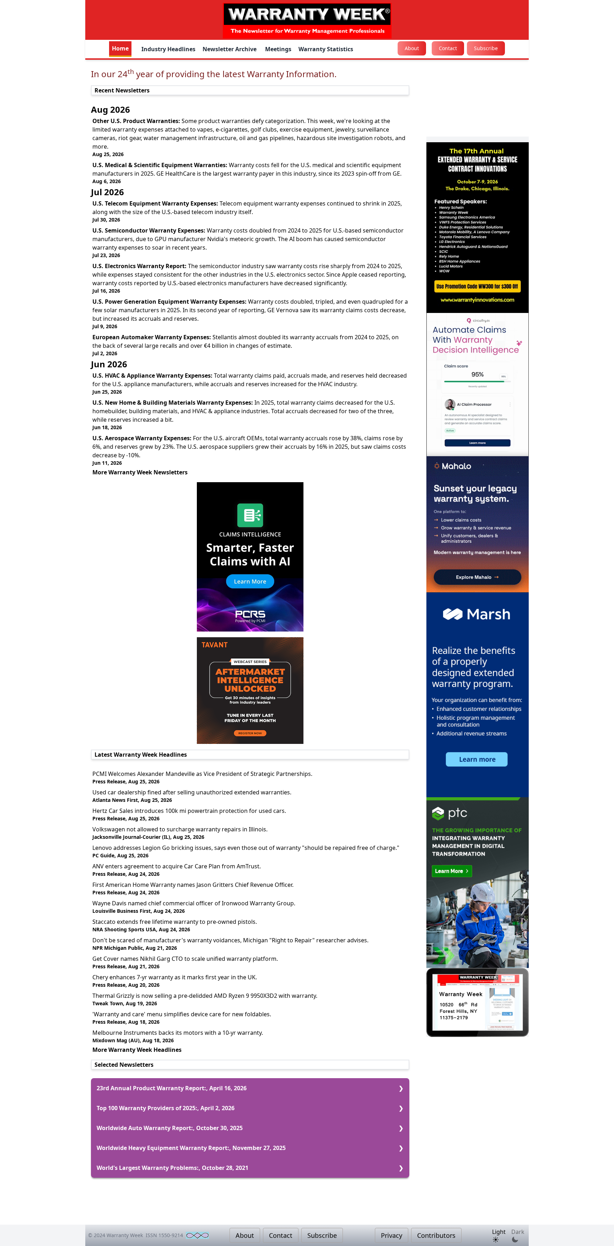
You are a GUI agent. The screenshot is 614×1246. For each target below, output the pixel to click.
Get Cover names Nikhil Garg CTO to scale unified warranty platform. (185, 959)
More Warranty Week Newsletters (140, 472)
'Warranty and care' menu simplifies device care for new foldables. (181, 1014)
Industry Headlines (168, 49)
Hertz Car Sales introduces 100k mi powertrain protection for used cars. (189, 811)
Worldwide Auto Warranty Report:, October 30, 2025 (170, 1128)
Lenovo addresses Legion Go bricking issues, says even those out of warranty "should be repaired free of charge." (245, 848)
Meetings (278, 49)
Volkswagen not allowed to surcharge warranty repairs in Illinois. (180, 829)
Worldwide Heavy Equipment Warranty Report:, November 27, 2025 (191, 1148)
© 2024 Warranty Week (115, 1235)
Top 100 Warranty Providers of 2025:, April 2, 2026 (166, 1108)
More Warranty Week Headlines (137, 1050)
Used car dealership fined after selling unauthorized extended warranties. (191, 792)
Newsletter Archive (230, 49)
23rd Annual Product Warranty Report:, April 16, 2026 (172, 1088)
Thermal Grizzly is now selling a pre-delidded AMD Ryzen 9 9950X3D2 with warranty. (204, 996)
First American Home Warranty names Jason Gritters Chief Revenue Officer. (192, 885)
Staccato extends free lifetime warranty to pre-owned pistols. (174, 922)
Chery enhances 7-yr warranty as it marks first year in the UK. (174, 977)
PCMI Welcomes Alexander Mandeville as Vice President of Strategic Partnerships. (202, 774)
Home (120, 48)
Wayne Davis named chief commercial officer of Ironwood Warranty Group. (193, 903)
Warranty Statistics (325, 49)
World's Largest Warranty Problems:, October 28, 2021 (172, 1168)
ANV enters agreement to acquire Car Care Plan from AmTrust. (176, 866)
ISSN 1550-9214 (164, 1235)
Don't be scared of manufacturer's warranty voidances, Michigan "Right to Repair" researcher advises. (230, 940)
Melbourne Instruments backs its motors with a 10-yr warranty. (177, 1033)
